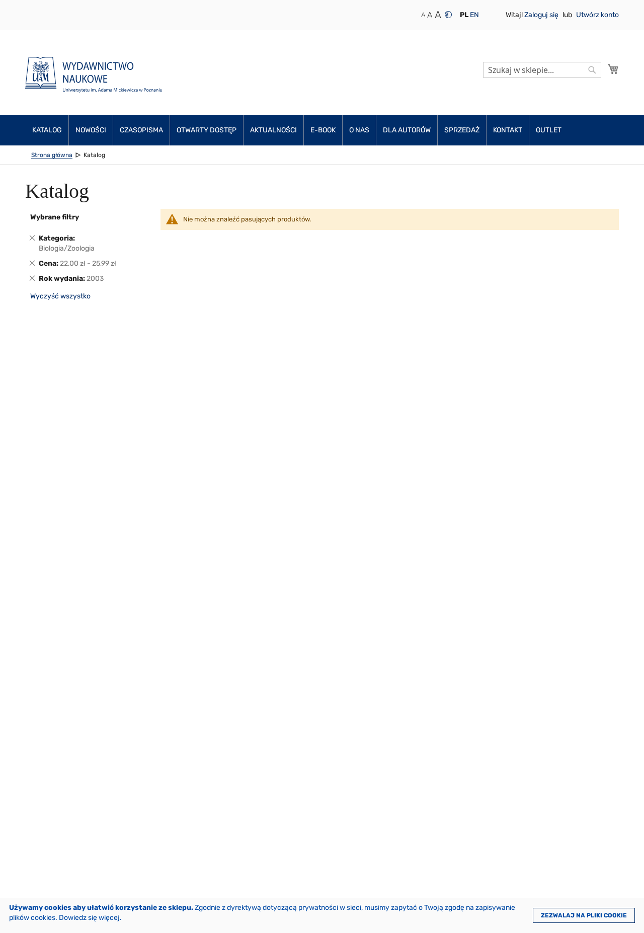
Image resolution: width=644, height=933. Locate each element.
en (474, 15)
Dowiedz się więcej (89, 917)
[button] (464, 15)
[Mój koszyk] (613, 69)
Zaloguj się (542, 15)
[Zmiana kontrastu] (448, 15)
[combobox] (542, 70)
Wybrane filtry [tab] (54, 217)
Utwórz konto (597, 15)
